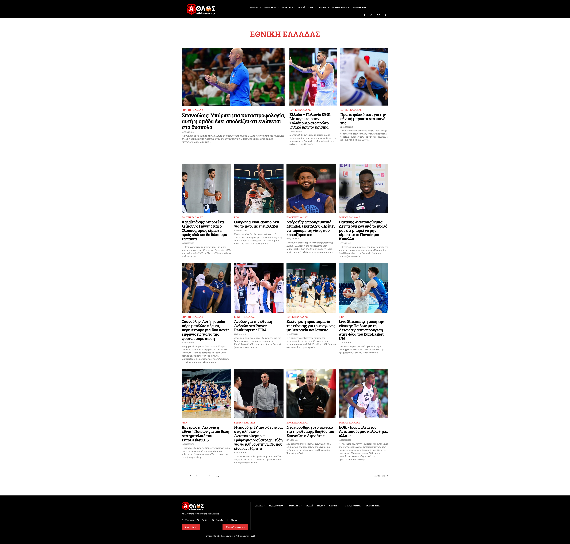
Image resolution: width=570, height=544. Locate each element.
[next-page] (217, 476)
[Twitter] (371, 15)
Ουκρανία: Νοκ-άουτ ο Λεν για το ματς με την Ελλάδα (256, 224)
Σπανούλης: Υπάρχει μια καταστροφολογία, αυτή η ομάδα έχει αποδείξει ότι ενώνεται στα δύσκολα (233, 121)
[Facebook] (364, 15)
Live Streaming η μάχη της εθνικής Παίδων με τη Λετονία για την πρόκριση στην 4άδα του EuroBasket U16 (361, 330)
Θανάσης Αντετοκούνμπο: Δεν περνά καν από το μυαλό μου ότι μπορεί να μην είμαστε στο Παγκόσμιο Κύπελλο (363, 230)
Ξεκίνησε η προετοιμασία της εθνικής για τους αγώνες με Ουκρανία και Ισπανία (310, 325)
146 (209, 475)
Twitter (205, 520)
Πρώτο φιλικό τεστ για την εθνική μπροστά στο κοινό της (363, 118)
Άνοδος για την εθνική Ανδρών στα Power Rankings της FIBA (253, 325)
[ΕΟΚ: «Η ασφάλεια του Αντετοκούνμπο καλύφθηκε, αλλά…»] (363, 393)
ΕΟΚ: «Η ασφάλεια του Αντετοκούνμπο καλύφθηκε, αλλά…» (363, 431)
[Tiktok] (385, 15)
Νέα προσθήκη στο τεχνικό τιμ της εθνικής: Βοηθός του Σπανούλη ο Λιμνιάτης (310, 431)
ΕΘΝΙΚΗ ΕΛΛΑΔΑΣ (192, 109)
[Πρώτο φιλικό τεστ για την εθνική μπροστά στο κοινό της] (364, 77)
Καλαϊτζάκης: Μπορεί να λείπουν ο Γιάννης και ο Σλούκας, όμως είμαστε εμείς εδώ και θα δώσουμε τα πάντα (204, 230)
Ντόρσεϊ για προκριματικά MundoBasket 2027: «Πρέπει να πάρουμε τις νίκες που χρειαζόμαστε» (310, 228)
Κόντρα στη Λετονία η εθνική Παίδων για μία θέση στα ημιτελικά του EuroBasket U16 (205, 433)
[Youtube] (378, 15)
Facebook (189, 520)
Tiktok (234, 520)
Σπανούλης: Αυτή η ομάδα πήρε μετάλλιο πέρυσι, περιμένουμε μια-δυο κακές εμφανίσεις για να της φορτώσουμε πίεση (205, 330)
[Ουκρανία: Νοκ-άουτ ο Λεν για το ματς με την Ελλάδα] (259, 188)
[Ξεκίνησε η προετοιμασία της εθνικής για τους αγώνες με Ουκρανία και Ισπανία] (311, 288)
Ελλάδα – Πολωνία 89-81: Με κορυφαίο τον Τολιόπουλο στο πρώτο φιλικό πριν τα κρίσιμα (310, 121)
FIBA (237, 217)
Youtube (219, 520)
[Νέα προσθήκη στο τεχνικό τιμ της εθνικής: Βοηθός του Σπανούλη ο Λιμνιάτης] (311, 393)
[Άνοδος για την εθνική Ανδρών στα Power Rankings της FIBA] (259, 288)
